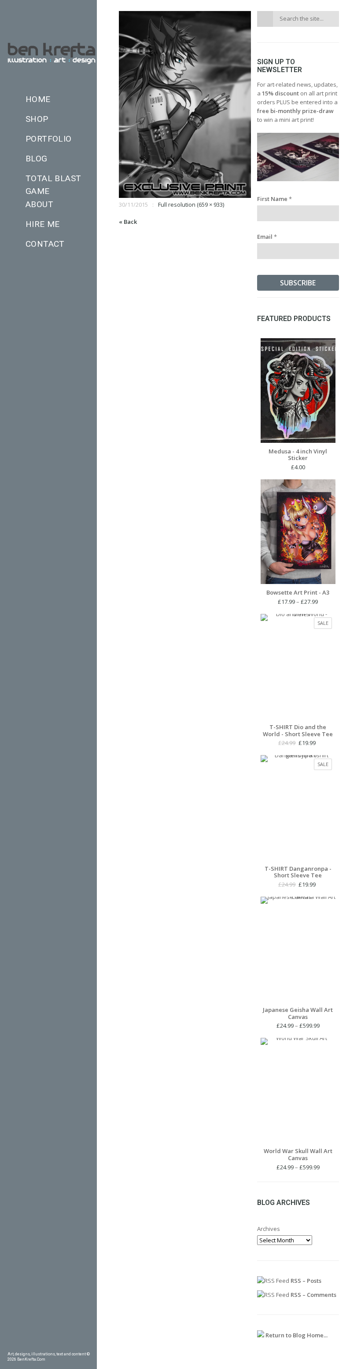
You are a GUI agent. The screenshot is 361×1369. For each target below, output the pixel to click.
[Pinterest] (23, 1344)
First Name (274, 199)
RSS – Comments (312, 1295)
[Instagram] (48, 1344)
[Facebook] (10, 1344)
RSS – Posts (305, 1281)
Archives (268, 1229)
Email (267, 237)
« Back (128, 222)
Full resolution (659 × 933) (191, 204)
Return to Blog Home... (296, 1335)
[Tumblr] (35, 1344)
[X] (61, 1344)
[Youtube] (73, 1344)
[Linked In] (86, 1344)
